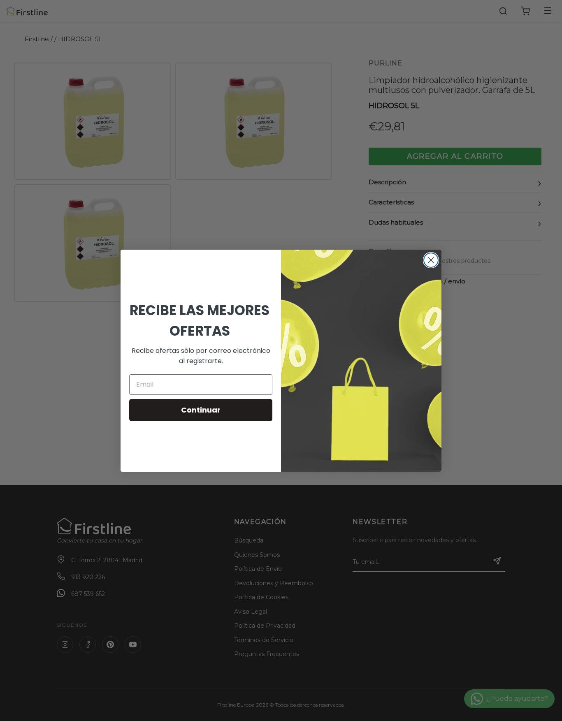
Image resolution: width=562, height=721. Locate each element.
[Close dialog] (431, 260)
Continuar (201, 410)
